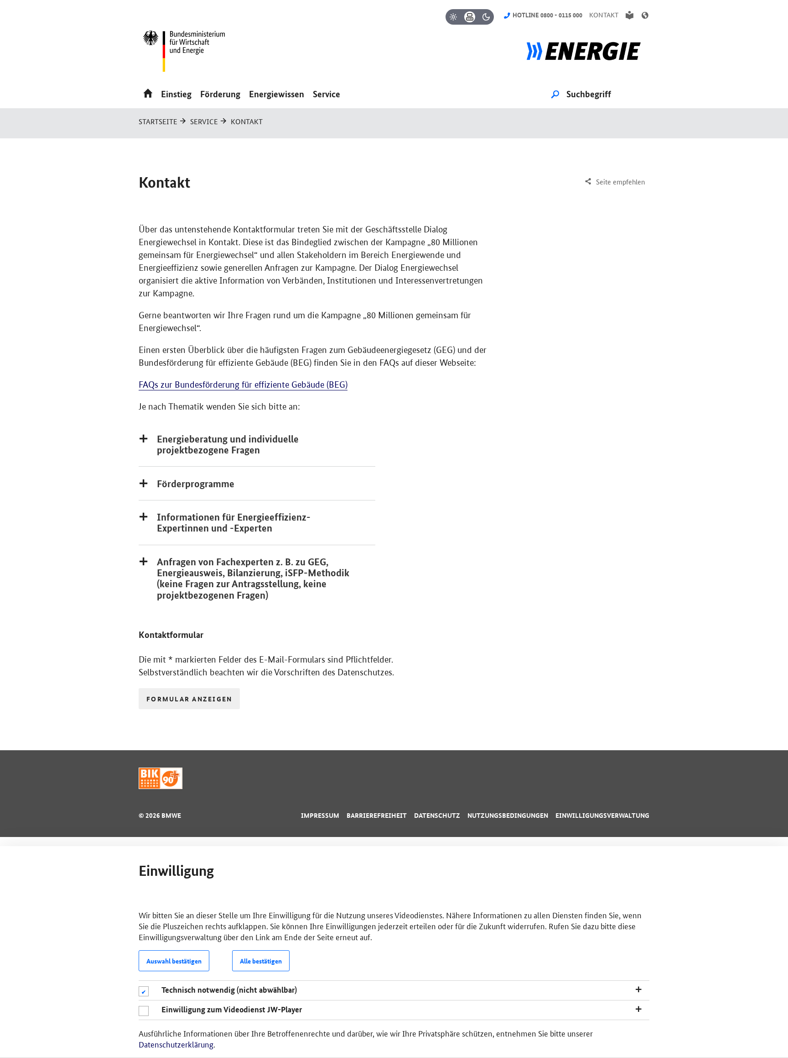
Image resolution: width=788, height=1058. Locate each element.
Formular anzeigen (189, 698)
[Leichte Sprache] (629, 15)
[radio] (453, 16)
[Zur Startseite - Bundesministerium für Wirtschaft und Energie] (187, 54)
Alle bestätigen (261, 960)
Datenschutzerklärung (176, 1043)
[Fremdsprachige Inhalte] (645, 15)
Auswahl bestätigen (174, 960)
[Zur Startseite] (583, 54)
